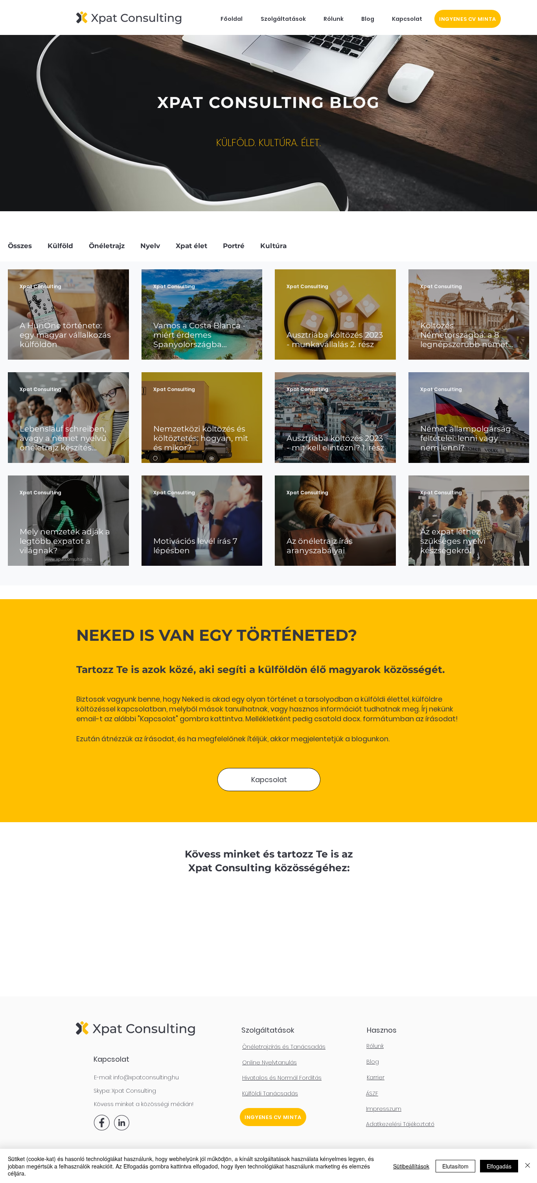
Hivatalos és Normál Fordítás (282, 1078)
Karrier (375, 1077)
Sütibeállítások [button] (411, 1166)
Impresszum (383, 1109)
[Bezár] (527, 1166)
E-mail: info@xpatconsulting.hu (136, 1077)
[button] (283, 19)
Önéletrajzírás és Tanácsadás (284, 1047)
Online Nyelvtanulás (269, 1062)
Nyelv (150, 246)
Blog (372, 1062)
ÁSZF (372, 1093)
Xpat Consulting (134, 1091)
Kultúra (273, 246)
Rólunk (375, 1046)
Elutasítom (455, 1166)
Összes (20, 246)
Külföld (60, 246)
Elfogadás (499, 1166)
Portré (234, 246)
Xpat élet (191, 246)
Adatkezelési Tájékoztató (400, 1124)
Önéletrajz (107, 246)
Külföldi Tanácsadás (270, 1093)
